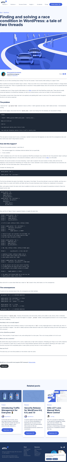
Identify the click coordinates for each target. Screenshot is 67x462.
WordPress (6, 12)
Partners (36, 451)
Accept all (49, 459)
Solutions (13, 4)
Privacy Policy (38, 453)
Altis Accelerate (38, 449)
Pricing (46, 4)
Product (4, 405)
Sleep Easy (26, 450)
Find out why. (32, 362)
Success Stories (23, 4)
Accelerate (39, 4)
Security (25, 454)
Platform (4, 4)
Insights (31, 4)
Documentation (27, 455)
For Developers (27, 449)
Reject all (55, 459)
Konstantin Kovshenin (14, 72)
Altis (30, 90)
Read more (4, 366)
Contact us (37, 455)
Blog (1, 12)
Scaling (25, 453)
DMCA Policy (37, 454)
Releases (26, 405)
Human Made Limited (12, 455)
